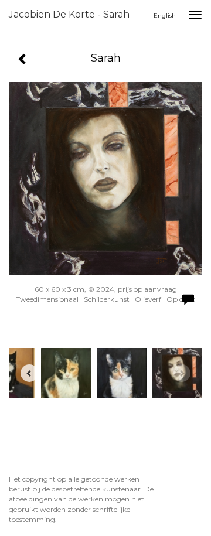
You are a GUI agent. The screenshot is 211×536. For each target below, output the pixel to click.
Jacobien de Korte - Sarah (69, 14)
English (165, 15)
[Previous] (29, 373)
